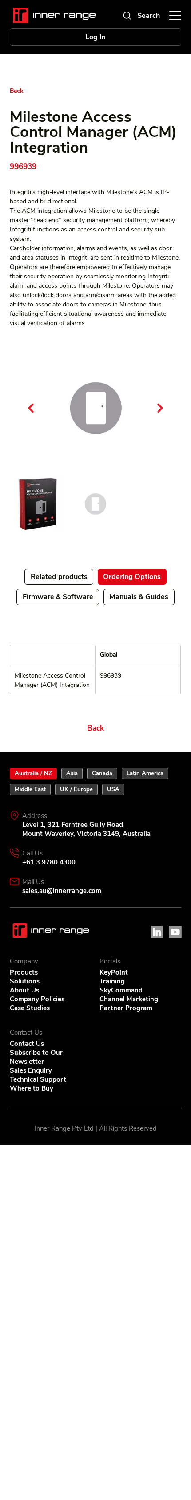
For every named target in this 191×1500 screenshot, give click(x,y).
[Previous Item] (31, 408)
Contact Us (27, 1043)
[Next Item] (160, 408)
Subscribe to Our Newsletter (36, 1057)
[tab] (33, 773)
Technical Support (38, 1079)
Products (24, 972)
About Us (24, 990)
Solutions (25, 981)
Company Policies (37, 999)
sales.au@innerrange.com (61, 890)
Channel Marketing (128, 999)
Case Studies (30, 1008)
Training (112, 981)
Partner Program (125, 1008)
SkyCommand (121, 990)
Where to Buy (31, 1088)
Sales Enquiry (31, 1070)
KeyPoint (113, 972)
